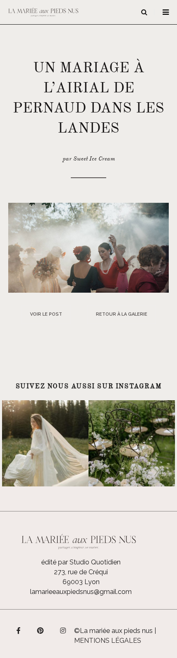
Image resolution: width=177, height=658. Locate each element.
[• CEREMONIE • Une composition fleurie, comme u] (131, 443)
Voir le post (46, 314)
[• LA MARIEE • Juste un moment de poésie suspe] (45, 443)
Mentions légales (107, 640)
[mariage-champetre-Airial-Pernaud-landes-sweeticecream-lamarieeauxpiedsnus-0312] (88, 247)
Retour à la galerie (121, 314)
